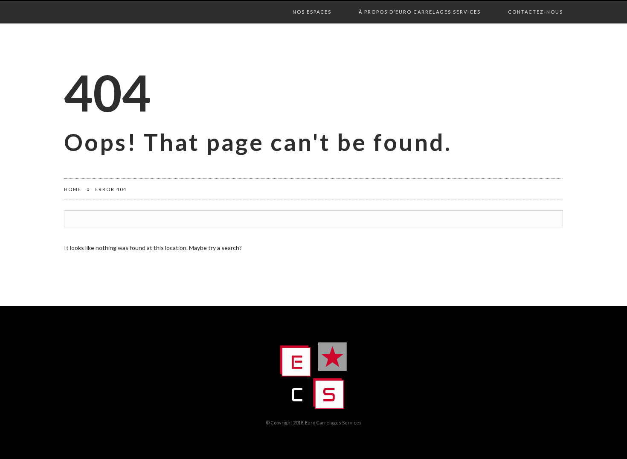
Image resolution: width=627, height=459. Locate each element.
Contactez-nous (535, 3)
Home (72, 189)
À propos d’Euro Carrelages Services (420, 3)
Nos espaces (312, 3)
